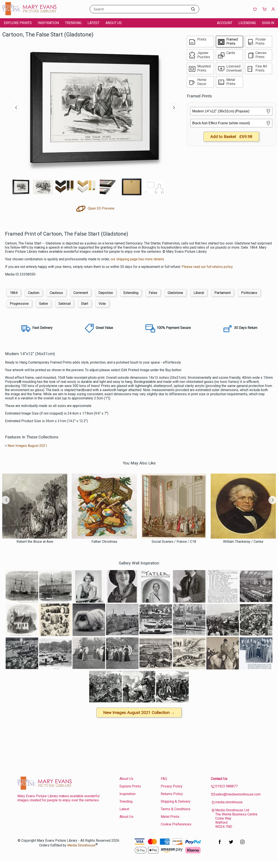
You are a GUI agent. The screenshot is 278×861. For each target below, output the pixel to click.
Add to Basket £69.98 (231, 136)
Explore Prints (18, 23)
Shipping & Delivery (175, 801)
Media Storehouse (81, 845)
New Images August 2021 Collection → (139, 712)
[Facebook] (219, 844)
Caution (33, 293)
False (153, 293)
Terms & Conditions (175, 809)
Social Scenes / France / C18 (174, 542)
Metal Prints (170, 817)
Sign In (268, 23)
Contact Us (219, 779)
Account (224, 23)
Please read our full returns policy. (207, 267)
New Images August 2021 (27, 446)
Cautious (56, 293)
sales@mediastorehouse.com (238, 794)
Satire (43, 304)
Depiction (105, 293)
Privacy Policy (171, 786)
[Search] (193, 9)
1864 (14, 293)
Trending (73, 23)
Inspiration (48, 23)
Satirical (64, 304)
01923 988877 (226, 786)
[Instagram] (242, 844)
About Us (114, 23)
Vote (102, 304)
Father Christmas (104, 542)
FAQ (164, 779)
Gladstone (175, 293)
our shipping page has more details (137, 259)
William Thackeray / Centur (243, 542)
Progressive (19, 304)
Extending (130, 293)
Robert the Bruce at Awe (35, 542)
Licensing (247, 23)
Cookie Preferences (176, 824)
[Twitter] (231, 844)
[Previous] (15, 107)
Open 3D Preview (100, 208)
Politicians (249, 293)
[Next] (174, 107)
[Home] (29, 14)
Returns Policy (172, 794)
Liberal (199, 293)
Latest (93, 23)
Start (84, 304)
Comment (80, 293)
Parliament (222, 293)
